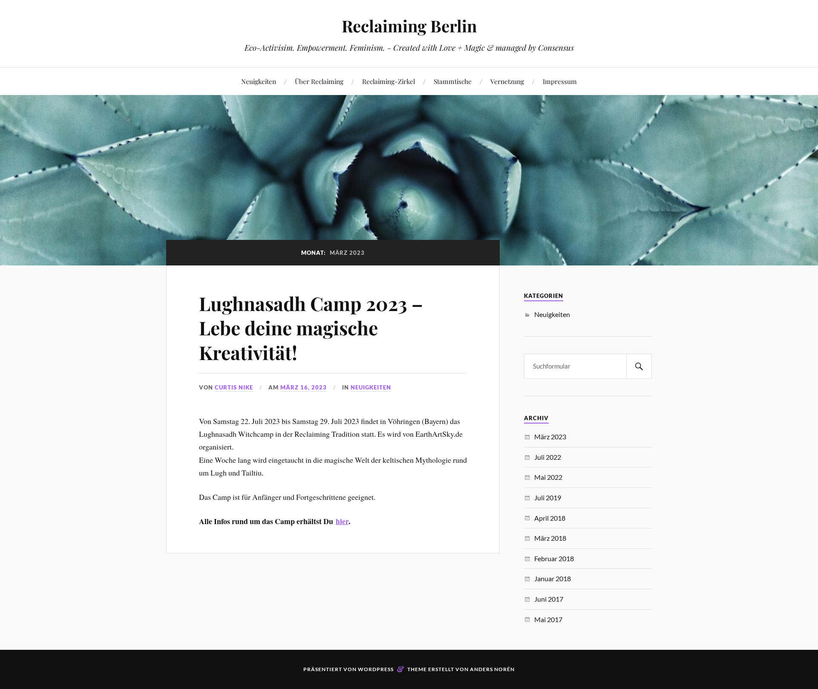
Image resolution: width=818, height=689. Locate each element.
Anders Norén (492, 669)
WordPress (376, 669)
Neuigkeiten (258, 81)
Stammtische (453, 81)
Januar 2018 (552, 578)
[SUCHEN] (639, 366)
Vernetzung (507, 81)
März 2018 (550, 538)
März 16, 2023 (303, 387)
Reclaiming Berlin (409, 26)
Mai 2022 (548, 477)
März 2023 (550, 436)
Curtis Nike (234, 387)
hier (342, 521)
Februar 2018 (554, 558)
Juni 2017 (548, 599)
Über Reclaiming (319, 81)
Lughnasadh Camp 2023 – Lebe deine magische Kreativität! (311, 328)
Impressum (560, 81)
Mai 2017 (548, 619)
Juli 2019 (547, 497)
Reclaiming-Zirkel (388, 81)
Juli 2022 (547, 457)
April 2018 (549, 518)
